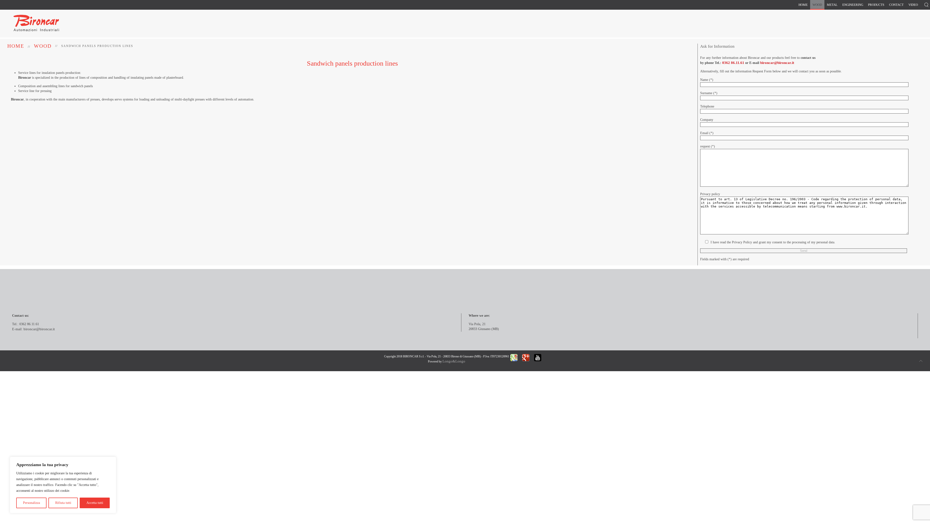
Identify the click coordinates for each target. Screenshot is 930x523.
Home (803, 5)
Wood (817, 5)
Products (876, 5)
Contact (896, 5)
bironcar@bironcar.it (777, 63)
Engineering (852, 5)
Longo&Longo (453, 361)
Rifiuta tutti (63, 503)
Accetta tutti (94, 503)
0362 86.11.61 (733, 63)
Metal (832, 5)
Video (913, 5)
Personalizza (31, 503)
